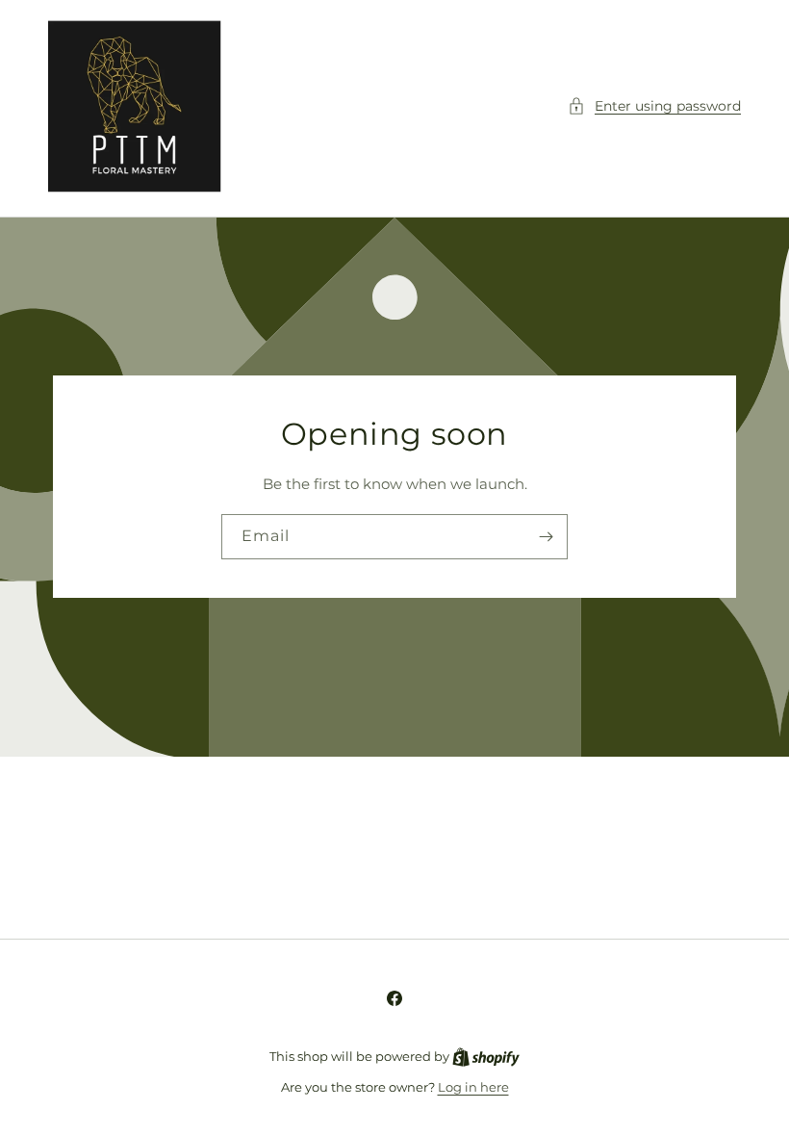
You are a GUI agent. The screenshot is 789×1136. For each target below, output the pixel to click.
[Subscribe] (545, 537)
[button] (654, 106)
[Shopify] (486, 1056)
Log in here (473, 1087)
